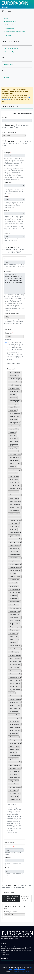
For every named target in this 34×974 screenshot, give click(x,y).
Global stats (9, 64)
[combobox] (14, 135)
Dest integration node (11, 912)
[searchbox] (10, 317)
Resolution (8, 857)
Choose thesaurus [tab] (12, 364)
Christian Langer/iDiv (18, 971)
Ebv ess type (7, 182)
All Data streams (10, 28)
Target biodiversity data (11, 313)
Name (6, 259)
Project (4, 117)
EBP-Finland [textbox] (6, 135)
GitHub (27, 971)
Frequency (7, 233)
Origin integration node (9, 132)
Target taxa (8, 333)
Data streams (8, 52)
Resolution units (10, 868)
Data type (7, 153)
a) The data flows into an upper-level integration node (11, 898)
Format (6, 196)
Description (7, 271)
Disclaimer (22, 969)
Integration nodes (10, 21)
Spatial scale (9, 847)
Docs (7, 77)
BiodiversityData (10, 25)
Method (6, 210)
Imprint (16, 969)
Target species (11, 369)
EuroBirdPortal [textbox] (9, 915)
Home (7, 18)
